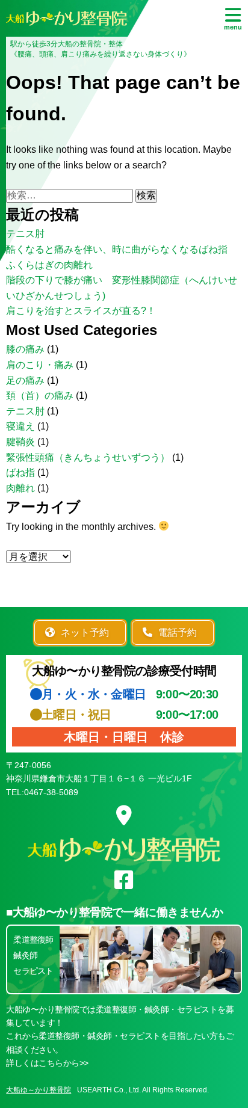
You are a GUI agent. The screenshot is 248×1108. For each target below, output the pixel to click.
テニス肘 (25, 234)
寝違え (20, 426)
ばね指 (20, 472)
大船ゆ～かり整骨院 (38, 1090)
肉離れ (20, 488)
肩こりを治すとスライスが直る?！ (81, 311)
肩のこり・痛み (39, 365)
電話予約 (177, 632)
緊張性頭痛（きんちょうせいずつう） (88, 457)
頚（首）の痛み (39, 395)
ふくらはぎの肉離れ (49, 265)
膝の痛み (25, 349)
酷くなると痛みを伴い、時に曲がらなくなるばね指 (117, 249)
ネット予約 (85, 632)
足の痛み (25, 380)
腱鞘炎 (20, 442)
